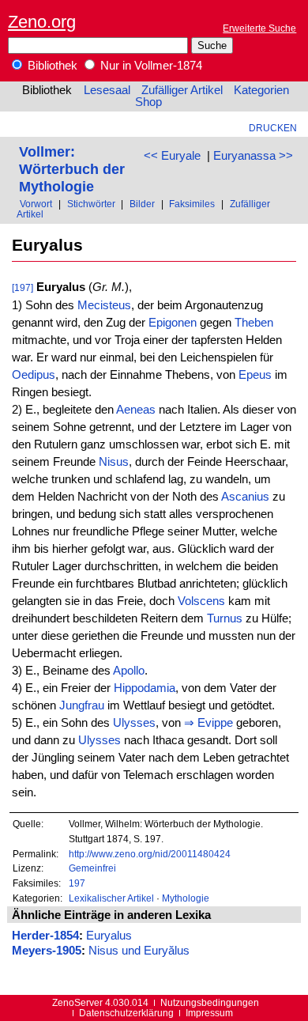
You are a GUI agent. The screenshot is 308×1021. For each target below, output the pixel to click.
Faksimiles (192, 204)
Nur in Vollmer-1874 (149, 65)
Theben (254, 322)
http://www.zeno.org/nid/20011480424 (150, 854)
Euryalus (109, 935)
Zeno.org (42, 22)
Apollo (129, 670)
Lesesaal (107, 90)
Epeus (255, 375)
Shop (148, 102)
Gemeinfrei (92, 868)
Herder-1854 (45, 935)
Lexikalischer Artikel (111, 898)
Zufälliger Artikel (182, 90)
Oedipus (33, 375)
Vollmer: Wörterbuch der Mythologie (72, 169)
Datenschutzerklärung (126, 1013)
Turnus (224, 618)
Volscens (201, 601)
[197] (22, 287)
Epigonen (172, 322)
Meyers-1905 (46, 950)
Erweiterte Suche (259, 28)
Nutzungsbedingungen (209, 1002)
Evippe (215, 723)
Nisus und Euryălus (139, 950)
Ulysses (134, 723)
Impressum (209, 1013)
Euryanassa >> (253, 155)
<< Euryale (172, 155)
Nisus (114, 462)
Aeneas (136, 409)
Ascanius (245, 496)
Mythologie (185, 898)
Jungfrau (81, 705)
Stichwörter (91, 204)
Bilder (142, 204)
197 (77, 883)
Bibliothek (50, 65)
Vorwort (36, 204)
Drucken (273, 128)
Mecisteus (104, 305)
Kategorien (261, 90)
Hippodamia (144, 688)
